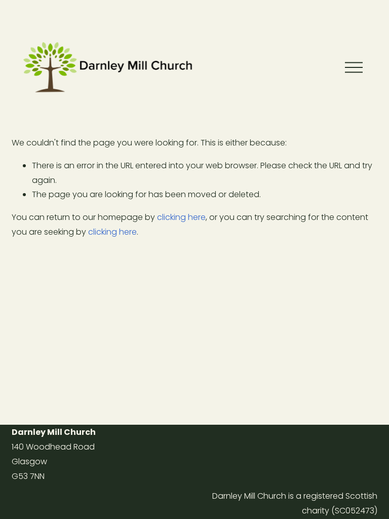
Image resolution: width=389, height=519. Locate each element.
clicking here (181, 217)
